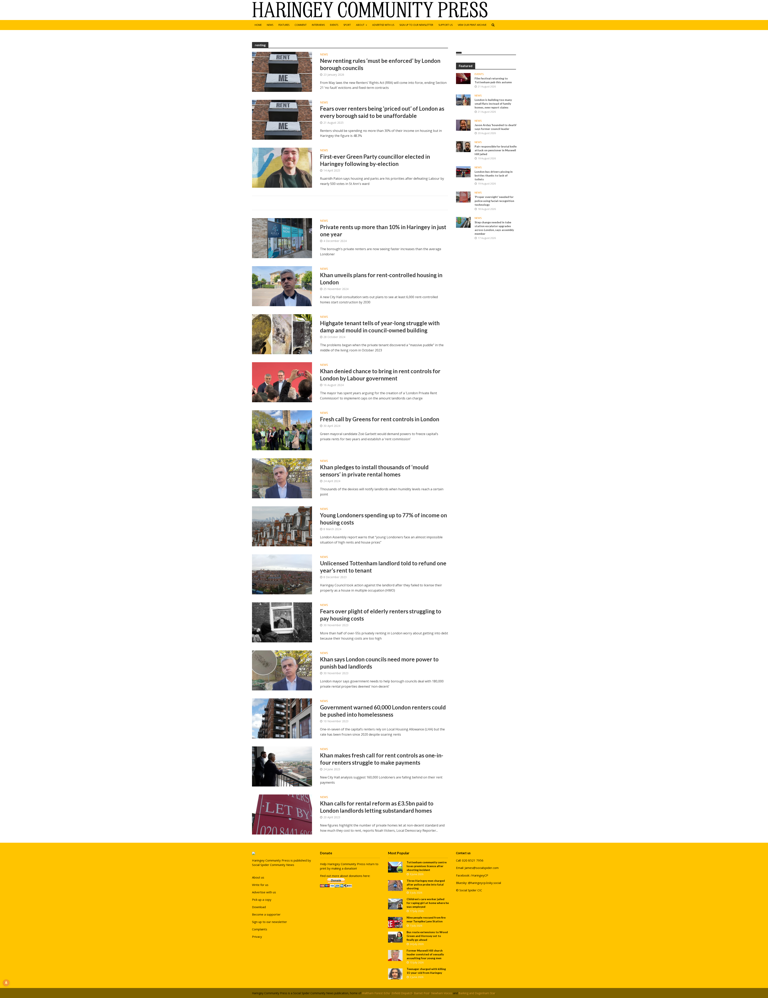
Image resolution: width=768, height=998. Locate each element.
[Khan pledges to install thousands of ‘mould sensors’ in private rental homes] (282, 478)
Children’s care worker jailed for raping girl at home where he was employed (428, 902)
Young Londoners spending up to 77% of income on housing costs (383, 519)
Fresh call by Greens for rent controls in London (379, 419)
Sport (347, 25)
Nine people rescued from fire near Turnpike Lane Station (426, 919)
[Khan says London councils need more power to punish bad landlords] (282, 670)
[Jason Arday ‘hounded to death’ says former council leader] (463, 125)
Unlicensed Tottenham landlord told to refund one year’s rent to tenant (383, 567)
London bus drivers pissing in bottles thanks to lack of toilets (494, 175)
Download (259, 907)
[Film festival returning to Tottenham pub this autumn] (463, 78)
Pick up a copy (261, 900)
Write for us (260, 885)
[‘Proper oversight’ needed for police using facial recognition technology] (463, 197)
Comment (301, 25)
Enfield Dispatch (402, 993)
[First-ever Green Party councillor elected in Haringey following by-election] (282, 167)
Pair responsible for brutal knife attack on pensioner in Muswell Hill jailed (496, 150)
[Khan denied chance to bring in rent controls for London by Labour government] (282, 382)
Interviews (318, 25)
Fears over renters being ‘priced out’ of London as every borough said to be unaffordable (382, 112)
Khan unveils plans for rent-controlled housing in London (381, 279)
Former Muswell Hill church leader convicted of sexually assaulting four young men (425, 954)
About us (258, 877)
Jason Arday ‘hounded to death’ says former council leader (496, 126)
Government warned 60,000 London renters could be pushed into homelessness (383, 711)
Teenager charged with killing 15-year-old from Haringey (426, 970)
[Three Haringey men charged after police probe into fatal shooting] (395, 885)
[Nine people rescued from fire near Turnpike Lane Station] (395, 922)
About (360, 25)
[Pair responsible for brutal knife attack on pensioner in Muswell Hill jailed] (463, 146)
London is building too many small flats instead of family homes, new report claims (493, 103)
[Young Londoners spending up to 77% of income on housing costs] (282, 526)
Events (334, 25)
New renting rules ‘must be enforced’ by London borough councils (380, 64)
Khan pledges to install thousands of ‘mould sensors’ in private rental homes (374, 471)
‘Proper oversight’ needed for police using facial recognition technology (494, 200)
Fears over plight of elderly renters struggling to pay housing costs (380, 615)
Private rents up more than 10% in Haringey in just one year (383, 231)
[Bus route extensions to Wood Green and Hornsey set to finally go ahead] (395, 937)
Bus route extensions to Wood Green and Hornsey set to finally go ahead (427, 935)
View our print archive (472, 25)
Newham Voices (441, 993)
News (270, 25)
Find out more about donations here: (345, 876)
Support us (445, 25)
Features (283, 25)
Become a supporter (266, 914)
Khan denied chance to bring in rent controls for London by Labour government (380, 375)
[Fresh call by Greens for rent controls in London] (282, 430)
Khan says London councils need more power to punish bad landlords (379, 663)
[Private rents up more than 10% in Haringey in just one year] (282, 238)
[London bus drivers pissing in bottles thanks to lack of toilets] (463, 172)
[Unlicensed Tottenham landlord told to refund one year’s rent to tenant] (282, 574)
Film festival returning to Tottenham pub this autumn (493, 80)
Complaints (259, 929)
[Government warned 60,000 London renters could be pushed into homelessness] (282, 718)
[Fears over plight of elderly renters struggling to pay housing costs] (282, 622)
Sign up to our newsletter (416, 25)
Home (258, 25)
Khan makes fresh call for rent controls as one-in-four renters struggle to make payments (381, 759)
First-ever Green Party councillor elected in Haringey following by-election (375, 160)
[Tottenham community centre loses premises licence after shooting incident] (395, 867)
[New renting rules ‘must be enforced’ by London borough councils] (282, 71)
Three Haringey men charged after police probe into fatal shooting (426, 884)
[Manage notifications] (6, 983)
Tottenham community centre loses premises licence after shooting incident (427, 866)
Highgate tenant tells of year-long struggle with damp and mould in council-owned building (380, 327)
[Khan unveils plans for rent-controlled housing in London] (282, 286)
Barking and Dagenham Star (477, 993)
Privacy (257, 937)
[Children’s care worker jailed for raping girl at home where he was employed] (395, 904)
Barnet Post (422, 993)
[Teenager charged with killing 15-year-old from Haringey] (395, 974)
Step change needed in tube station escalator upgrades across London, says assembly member (494, 228)
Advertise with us (383, 25)
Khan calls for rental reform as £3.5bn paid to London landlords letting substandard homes (376, 807)
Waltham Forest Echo (376, 993)
